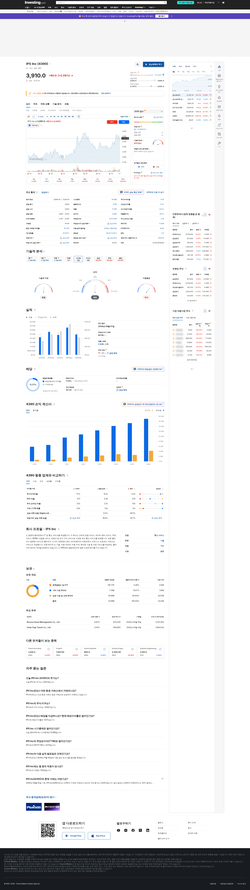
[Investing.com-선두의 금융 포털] (35, 2)
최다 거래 (176, 223)
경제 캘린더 (114, 7)
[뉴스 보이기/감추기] (78, 116)
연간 (28, 410)
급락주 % (195, 223)
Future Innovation (34, 648)
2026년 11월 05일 (110, 228)
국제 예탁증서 (90, 11)
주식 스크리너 (127, 7)
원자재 (187, 66)
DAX (174, 112)
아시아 (131, 11)
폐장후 (80, 11)
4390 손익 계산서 (39, 404)
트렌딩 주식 (178, 268)
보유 (29, 568)
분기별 (35, 410)
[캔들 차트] (28, 116)
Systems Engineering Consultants (153, 648)
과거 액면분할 (64, 110)
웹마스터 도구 (163, 838)
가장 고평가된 (191, 317)
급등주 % (185, 223)
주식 (194, 66)
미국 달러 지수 (178, 120)
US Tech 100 (177, 107)
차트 (35, 104)
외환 (174, 66)
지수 (180, 66)
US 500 (175, 103)
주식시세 (30, 11)
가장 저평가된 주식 (181, 310)
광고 (189, 828)
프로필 (34, 110)
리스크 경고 (242, 884)
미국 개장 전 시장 (70, 11)
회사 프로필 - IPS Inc (41, 529)
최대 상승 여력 (178, 317)
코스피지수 (176, 95)
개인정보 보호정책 (226, 884)
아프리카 (139, 11)
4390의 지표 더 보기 (155, 192)
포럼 (67, 104)
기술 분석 (57, 104)
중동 (125, 11)
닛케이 (175, 116)
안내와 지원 (192, 833)
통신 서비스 (159, 535)
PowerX (59, 648)
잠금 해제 (76, 518)
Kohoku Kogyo (117, 648)
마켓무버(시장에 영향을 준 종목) (186, 215)
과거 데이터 (52, 110)
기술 (162, 540)
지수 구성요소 (77, 110)
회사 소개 (192, 822)
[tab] (32, 259)
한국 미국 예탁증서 (104, 11)
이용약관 (213, 884)
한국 (50, 11)
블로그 (160, 822)
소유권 (42, 110)
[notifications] (218, 2)
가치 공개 (158, 75)
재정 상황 (45, 104)
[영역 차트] (33, 116)
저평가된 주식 (149, 11)
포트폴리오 (162, 833)
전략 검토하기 (106, 93)
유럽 (119, 11)
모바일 (160, 828)
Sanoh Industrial (90, 648)
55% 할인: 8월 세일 (185, 3)
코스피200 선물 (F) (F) (181, 99)
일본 (162, 551)
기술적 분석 (34, 251)
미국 (114, 11)
